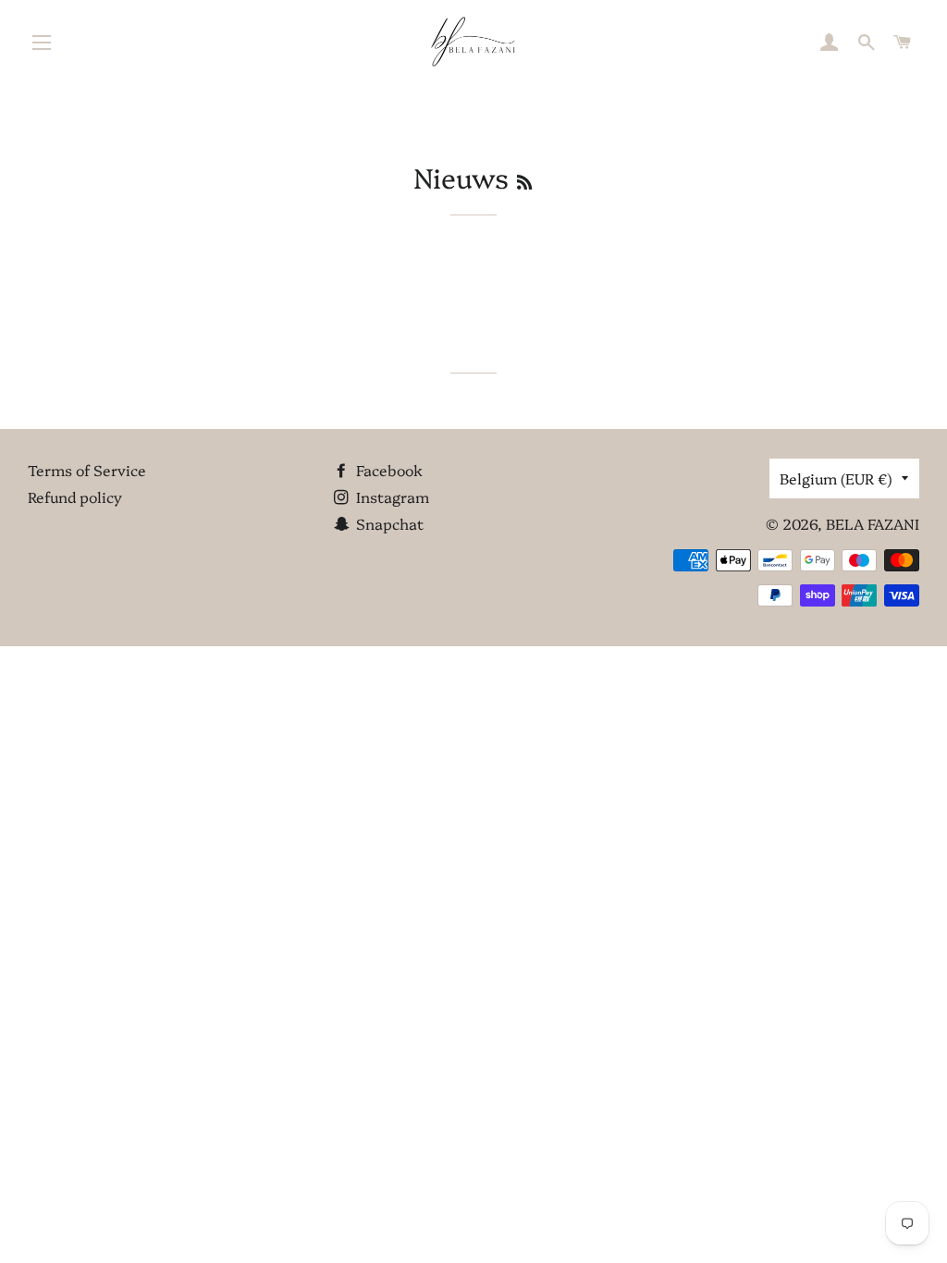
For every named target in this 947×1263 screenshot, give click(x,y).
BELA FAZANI (872, 523)
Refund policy (75, 496)
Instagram (390, 496)
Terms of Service (87, 470)
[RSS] (524, 181)
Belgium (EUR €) (836, 478)
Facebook (387, 470)
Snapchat (388, 523)
